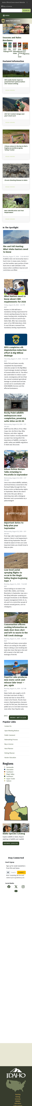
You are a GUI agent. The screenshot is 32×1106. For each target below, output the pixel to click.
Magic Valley (10, 774)
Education (17, 1103)
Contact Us (7, 726)
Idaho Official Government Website (13, 2)
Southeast (9, 776)
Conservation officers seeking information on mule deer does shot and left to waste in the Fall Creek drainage (16, 630)
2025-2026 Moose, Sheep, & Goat (20, 52)
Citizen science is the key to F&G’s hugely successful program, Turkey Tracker (16, 148)
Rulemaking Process (11, 739)
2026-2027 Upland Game (15, 50)
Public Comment (9, 735)
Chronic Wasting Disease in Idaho (15, 180)
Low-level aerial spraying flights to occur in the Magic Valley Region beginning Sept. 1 (15, 575)
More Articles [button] (18, 717)
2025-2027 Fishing (5, 49)
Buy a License (8, 744)
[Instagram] (23, 886)
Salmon (8, 781)
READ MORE (10, 90)
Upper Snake (10, 779)
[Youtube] (16, 891)
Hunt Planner (8, 748)
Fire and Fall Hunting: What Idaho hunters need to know (15, 249)
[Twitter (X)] (16, 886)
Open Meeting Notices (11, 731)
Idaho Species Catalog (14, 833)
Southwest (9, 772)
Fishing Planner (9, 753)
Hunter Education (10, 757)
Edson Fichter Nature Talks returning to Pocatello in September (16, 472)
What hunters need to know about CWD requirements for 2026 (15, 299)
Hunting (17, 1094)
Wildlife (17, 1101)
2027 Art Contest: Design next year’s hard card (14, 115)
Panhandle (10, 767)
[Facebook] (8, 886)
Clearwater (10, 769)
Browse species (11, 843)
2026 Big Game (10, 49)
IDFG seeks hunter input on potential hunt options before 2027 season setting (14, 81)
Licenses (18, 1099)
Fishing (17, 1097)
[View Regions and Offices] (16, 802)
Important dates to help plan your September (13, 525)
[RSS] (6, 716)
